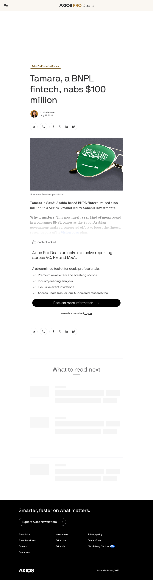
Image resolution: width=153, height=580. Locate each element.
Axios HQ (60, 546)
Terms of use (94, 540)
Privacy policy (95, 534)
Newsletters (62, 534)
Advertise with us (27, 540)
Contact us (24, 552)
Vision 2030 (70, 232)
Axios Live (61, 540)
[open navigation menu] (6, 5)
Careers (23, 546)
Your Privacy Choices (98, 546)
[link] (34, 127)
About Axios (24, 534)
